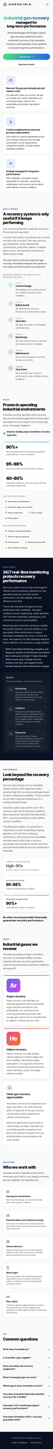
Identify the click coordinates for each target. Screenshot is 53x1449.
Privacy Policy (36, 1443)
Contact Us (25, 57)
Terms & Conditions (19, 1443)
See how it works (26, 64)
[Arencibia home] (17, 4)
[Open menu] (47, 4)
